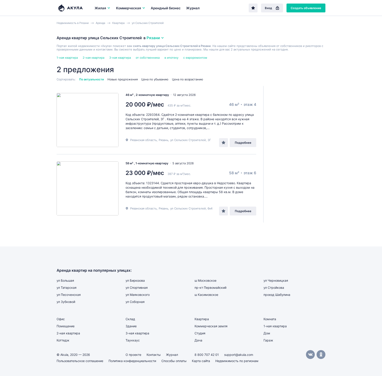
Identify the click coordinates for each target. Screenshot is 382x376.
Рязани (153, 38)
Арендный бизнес (166, 8)
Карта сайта (201, 361)
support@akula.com (238, 355)
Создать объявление (306, 8)
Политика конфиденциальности (132, 361)
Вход (268, 8)
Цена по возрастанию (187, 79)
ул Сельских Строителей (188, 140)
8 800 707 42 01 (207, 355)
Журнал (193, 8)
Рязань (163, 140)
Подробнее (243, 142)
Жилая (100, 8)
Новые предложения (122, 79)
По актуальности (91, 79)
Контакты (154, 355)
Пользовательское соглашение (80, 361)
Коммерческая (128, 8)
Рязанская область (143, 140)
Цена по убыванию (154, 79)
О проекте (133, 355)
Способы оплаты (174, 361)
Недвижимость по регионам (236, 361)
